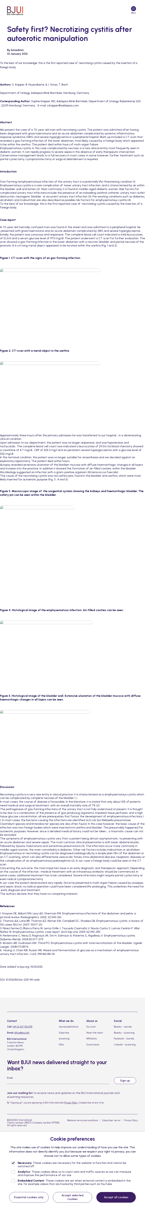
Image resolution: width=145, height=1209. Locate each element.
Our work (91, 1026)
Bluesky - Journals (123, 1026)
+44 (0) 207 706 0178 (22, 1026)
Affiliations (91, 1038)
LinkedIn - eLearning (125, 1044)
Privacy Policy (71, 1102)
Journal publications (68, 1026)
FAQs (61, 1044)
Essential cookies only (29, 1197)
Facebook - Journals (124, 1038)
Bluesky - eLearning (124, 1032)
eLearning (64, 1038)
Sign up (125, 1080)
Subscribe (64, 1032)
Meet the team (94, 1032)
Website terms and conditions (82, 1120)
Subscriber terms (111, 1120)
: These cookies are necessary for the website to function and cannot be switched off (72, 1164)
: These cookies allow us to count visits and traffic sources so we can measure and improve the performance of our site (74, 1173)
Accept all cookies (116, 1197)
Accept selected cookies (72, 1197)
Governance (92, 1044)
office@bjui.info (21, 1032)
